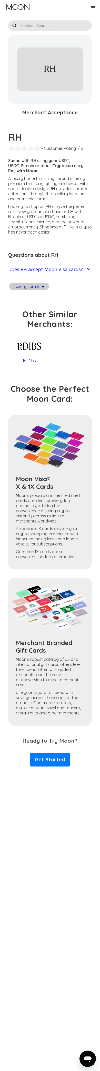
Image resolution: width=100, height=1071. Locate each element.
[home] (16, 7)
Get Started (50, 759)
